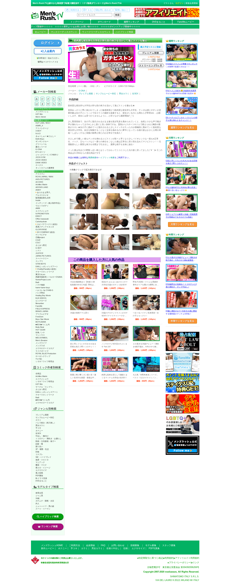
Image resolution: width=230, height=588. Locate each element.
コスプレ (39, 454)
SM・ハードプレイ (43, 457)
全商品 (38, 374)
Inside (38, 200)
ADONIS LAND (42, 187)
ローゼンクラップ (43, 356)
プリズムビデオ (42, 314)
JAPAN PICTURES (43, 256)
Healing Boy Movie (43, 295)
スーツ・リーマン (43, 509)
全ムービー (40, 32)
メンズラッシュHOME (52, 545)
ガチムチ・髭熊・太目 (45, 501)
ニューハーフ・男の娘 (45, 506)
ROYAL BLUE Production (46, 353)
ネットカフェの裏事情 (45, 168)
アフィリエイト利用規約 (187, 558)
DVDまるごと (158, 22)
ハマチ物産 (40, 285)
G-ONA (39, 149)
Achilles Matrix (41, 184)
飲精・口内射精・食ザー (46, 441)
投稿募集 (134, 545)
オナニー (39, 431)
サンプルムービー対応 (45, 417)
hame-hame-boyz (43, 288)
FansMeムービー (185, 22)
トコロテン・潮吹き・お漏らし (48, 439)
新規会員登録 (192, 3)
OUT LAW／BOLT (43, 123)
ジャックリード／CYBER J (47, 155)
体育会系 (39, 493)
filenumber (40, 303)
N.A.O (38, 133)
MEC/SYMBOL (42, 338)
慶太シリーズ (41, 147)
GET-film (39, 114)
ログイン (179, 3)
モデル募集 (150, 545)
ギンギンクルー (42, 141)
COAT (38, 240)
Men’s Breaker (41, 340)
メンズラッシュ (42, 112)
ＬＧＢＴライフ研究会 (45, 361)
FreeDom (39, 317)
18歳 (37, 498)
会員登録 (90, 545)
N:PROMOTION (42, 214)
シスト (38, 250)
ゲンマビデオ (41, 235)
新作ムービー (47, 548)
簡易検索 (92, 157)
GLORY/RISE (41, 229)
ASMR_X (39, 126)
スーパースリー (42, 258)
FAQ (103, 545)
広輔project (40, 237)
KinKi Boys (40, 139)
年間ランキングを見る (182, 321)
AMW (38, 208)
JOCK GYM (40, 157)
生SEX (38, 433)
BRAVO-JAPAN (42, 311)
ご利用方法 (73, 10)
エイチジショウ (42, 211)
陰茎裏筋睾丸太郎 (43, 198)
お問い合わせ (104, 10)
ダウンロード (104, 22)
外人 (37, 503)
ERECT (39, 216)
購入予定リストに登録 (150, 47)
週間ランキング (131, 22)
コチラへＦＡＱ (51, 62)
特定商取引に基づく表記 (151, 558)
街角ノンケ (40, 332)
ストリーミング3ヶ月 (150, 65)
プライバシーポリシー (180, 562)
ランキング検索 (49, 526)
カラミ (38, 420)
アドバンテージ (42, 128)
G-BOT (39, 248)
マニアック (40, 462)
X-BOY (38, 131)
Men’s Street (41, 117)
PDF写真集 (154, 548)
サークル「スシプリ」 (45, 387)
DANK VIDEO (41, 163)
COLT (38, 243)
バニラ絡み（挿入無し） (46, 423)
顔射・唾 (39, 444)
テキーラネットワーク (45, 272)
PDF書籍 (39, 476)
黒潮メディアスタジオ (45, 227)
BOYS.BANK (41, 322)
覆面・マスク (41, 465)
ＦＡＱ (88, 10)
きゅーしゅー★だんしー (46, 136)
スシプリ (39, 261)
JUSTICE (39, 253)
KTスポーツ (40, 152)
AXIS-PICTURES (43, 179)
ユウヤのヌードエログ (45, 348)
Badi (37, 282)
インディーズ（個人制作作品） (48, 203)
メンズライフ (41, 343)
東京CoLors (40, 274)
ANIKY (38, 190)
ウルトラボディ (42, 206)
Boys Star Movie (42, 319)
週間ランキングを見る (182, 127)
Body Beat (40, 327)
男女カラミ (40, 425)
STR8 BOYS (41, 264)
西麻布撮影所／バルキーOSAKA (49, 277)
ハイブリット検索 (106, 157)
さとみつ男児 (41, 245)
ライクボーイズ (42, 351)
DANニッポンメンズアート (47, 266)
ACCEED (39, 182)
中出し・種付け (42, 436)
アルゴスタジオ (42, 195)
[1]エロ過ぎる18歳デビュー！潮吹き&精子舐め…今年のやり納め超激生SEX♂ (181, 260)
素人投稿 (39, 473)
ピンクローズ (41, 301)
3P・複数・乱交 (42, 449)
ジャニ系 (39, 496)
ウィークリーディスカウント (96, 32)
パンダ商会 (40, 293)
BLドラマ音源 (41, 478)
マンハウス (40, 335)
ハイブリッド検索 (124, 32)
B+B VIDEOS (41, 298)
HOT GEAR (40, 330)
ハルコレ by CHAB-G (44, 290)
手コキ (38, 428)
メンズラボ (40, 346)
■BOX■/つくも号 (43, 325)
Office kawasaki (42, 219)
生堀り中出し (113, 548)
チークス (39, 165)
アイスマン (40, 174)
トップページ (77, 22)
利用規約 (169, 558)
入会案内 (49, 51)
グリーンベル (41, 144)
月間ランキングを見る (182, 224)
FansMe (39, 306)
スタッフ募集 (168, 545)
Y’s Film (39, 359)
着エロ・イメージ (43, 468)
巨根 (37, 452)
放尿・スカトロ (42, 460)
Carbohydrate (41, 222)
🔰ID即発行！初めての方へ (47, 58)
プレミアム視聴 (42, 415)
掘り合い (39, 446)
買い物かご (122, 10)
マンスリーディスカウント (64, 32)
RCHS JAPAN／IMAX (44, 177)
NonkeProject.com (43, 280)
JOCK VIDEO (41, 160)
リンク (196, 562)
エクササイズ (41, 470)
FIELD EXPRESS (43, 309)
